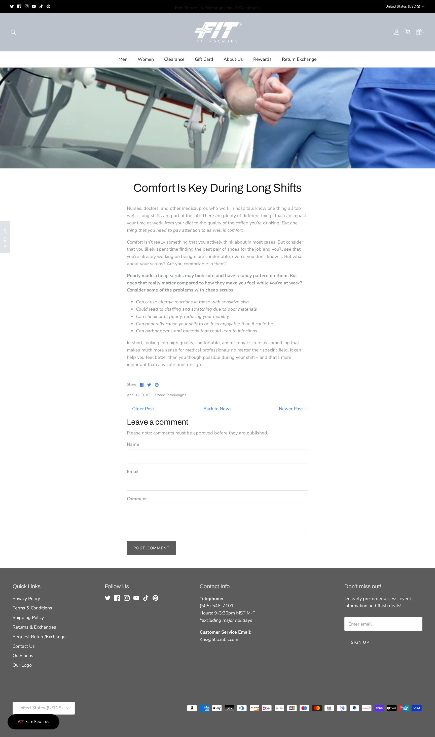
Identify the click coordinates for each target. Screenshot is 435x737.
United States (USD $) (402, 6)
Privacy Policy (26, 599)
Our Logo (22, 665)
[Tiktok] (41, 6)
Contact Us (24, 646)
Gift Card (204, 59)
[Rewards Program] (419, 32)
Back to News (217, 409)
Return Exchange (299, 59)
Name (133, 444)
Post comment (151, 548)
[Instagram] (26, 6)
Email (133, 471)
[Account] (396, 32)
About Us (233, 59)
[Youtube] (34, 6)
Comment (137, 499)
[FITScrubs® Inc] (217, 32)
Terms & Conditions (32, 608)
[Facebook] (19, 6)
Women (146, 59)
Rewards (262, 59)
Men (123, 59)
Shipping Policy (28, 617)
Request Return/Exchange (39, 637)
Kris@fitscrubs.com (219, 639)
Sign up (360, 642)
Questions (23, 656)
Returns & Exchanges (34, 627)
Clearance (174, 59)
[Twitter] (12, 6)
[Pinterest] (48, 6)
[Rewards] (33, 721)
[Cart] (408, 32)
